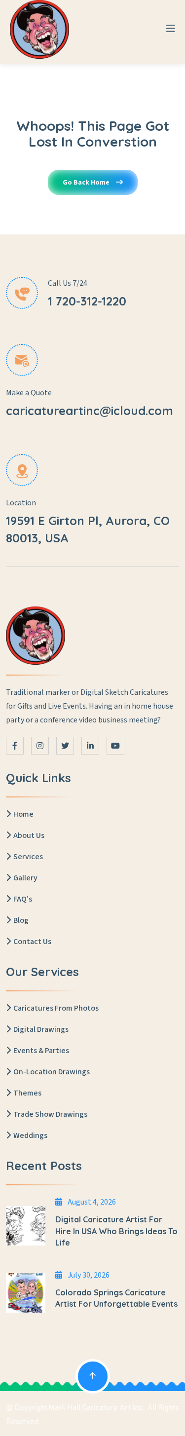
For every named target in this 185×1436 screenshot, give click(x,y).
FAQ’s (22, 899)
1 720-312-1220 (87, 301)
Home (23, 814)
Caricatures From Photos (56, 1008)
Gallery (25, 877)
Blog (21, 920)
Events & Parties (41, 1050)
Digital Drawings (41, 1029)
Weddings (30, 1135)
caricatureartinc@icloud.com (89, 410)
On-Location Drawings (51, 1071)
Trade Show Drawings (50, 1114)
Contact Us (32, 941)
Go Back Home (87, 183)
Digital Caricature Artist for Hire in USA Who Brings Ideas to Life (116, 1230)
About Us (28, 835)
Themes (27, 1093)
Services (28, 856)
